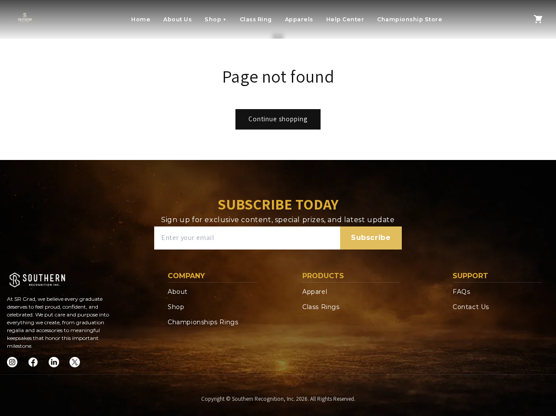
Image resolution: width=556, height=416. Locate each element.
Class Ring (256, 19)
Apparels (299, 19)
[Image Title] (12, 362)
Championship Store (409, 19)
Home (140, 19)
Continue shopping (278, 119)
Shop (216, 19)
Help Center (345, 19)
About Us (177, 19)
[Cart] (538, 19)
